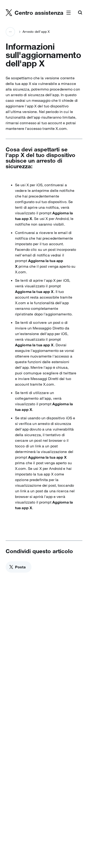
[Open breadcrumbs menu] (10, 32)
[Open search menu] (80, 13)
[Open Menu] (68, 13)
